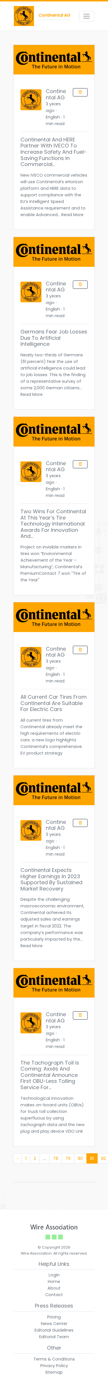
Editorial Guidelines (54, 1330)
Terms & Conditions (54, 1359)
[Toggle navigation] (86, 16)
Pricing (54, 1317)
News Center (54, 1323)
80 (80, 1158)
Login (54, 1275)
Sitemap (54, 1372)
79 (68, 1158)
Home (54, 1281)
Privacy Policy (54, 1366)
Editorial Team (54, 1337)
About (54, 1288)
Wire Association (54, 1227)
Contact (54, 1295)
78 (55, 1158)
